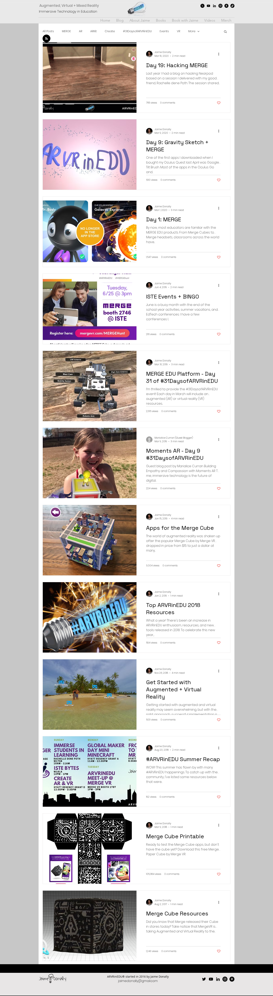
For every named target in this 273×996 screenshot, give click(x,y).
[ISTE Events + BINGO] (89, 309)
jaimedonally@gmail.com (138, 981)
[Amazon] (226, 6)
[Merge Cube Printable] (89, 848)
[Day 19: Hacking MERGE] (89, 77)
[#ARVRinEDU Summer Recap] (89, 771)
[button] (225, 32)
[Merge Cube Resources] (89, 926)
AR (80, 31)
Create (110, 31)
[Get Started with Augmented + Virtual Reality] (89, 694)
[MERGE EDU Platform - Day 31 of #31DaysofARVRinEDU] (89, 386)
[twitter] (202, 6)
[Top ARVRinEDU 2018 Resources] (89, 617)
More (191, 31)
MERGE (66, 31)
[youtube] (208, 6)
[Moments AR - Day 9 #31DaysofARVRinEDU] (89, 463)
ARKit (93, 31)
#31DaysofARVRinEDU (137, 31)
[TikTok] (232, 6)
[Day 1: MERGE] (89, 232)
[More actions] (220, 54)
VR (178, 31)
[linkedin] (214, 6)
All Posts (48, 31)
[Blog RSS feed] (46, 39)
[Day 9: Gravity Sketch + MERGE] (89, 154)
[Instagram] (220, 6)
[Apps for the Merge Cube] (89, 540)
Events (164, 31)
